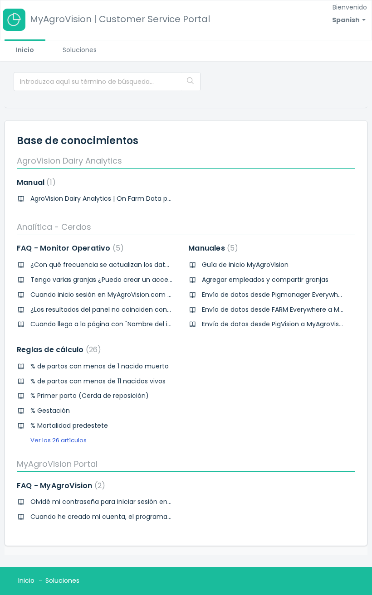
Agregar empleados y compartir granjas (265, 279)
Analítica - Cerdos (54, 226)
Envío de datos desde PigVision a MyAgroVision (275, 324)
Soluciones (80, 49)
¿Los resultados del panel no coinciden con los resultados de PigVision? (142, 309)
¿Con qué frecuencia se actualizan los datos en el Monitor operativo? (140, 264)
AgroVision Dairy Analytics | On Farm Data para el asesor (119, 198)
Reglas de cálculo (57, 349)
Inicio (25, 49)
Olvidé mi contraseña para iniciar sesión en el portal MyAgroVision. (135, 501)
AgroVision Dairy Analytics (69, 160)
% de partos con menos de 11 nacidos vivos (98, 381)
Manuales (211, 248)
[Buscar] (190, 82)
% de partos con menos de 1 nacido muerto (99, 366)
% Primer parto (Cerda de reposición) (89, 395)
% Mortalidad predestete (69, 425)
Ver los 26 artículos (58, 440)
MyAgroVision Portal (57, 463)
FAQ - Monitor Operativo (68, 248)
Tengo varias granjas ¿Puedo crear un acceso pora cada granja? (132, 279)
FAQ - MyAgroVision (59, 485)
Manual (34, 182)
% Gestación (50, 410)
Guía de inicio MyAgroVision (245, 264)
